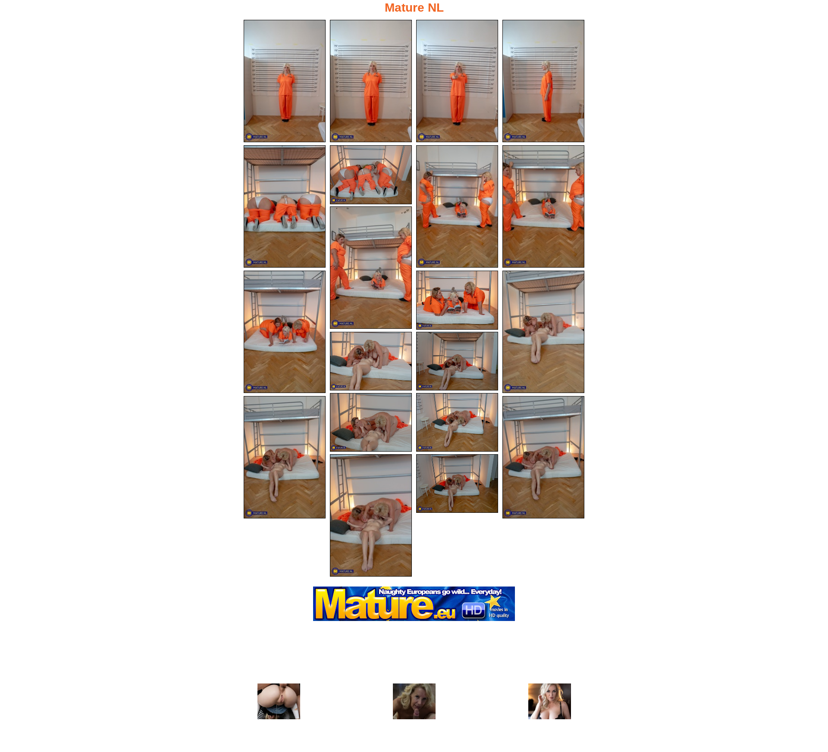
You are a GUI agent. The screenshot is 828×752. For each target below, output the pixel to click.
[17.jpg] (285, 457)
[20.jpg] (457, 483)
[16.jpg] (457, 422)
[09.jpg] (371, 267)
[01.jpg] (285, 81)
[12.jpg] (543, 332)
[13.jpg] (371, 361)
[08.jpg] (543, 206)
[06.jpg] (371, 174)
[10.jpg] (285, 332)
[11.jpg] (457, 300)
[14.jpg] (457, 361)
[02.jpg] (371, 81)
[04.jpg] (543, 81)
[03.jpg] (457, 81)
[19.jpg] (371, 515)
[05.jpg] (285, 206)
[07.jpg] (457, 206)
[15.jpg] (371, 422)
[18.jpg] (543, 457)
